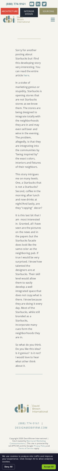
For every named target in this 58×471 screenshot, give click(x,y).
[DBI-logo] (16, 16)
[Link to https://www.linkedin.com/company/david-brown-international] (38, 4)
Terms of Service (26, 448)
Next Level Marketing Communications (27, 442)
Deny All (8, 467)
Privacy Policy (40, 446)
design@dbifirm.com (31, 427)
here (26, 75)
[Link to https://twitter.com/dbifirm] (44, 4)
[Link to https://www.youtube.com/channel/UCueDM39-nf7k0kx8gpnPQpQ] (32, 4)
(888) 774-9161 (16, 4)
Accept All (49, 467)
